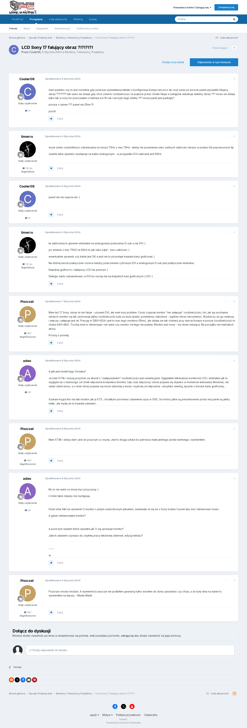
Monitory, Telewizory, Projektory (84, 52)
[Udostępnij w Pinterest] (34, 679)
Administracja (62, 28)
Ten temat (219, 19)
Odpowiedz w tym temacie (214, 62)
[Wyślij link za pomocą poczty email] (28, 679)
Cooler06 (35, 52)
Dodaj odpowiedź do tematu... (50, 650)
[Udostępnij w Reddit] (11, 679)
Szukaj (93, 19)
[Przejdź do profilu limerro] (28, 149)
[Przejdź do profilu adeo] (28, 373)
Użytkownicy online (87, 28)
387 (28, 333)
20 (29, 392)
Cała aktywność (58, 19)
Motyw (107, 714)
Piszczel (27, 301)
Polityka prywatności (128, 714)
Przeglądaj (36, 19)
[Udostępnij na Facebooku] (22, 679)
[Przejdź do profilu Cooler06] (14, 50)
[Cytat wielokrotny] (51, 118)
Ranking (78, 19)
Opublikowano (62, 78)
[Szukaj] (234, 19)
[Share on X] (17, 679)
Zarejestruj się (226, 7)
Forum (13, 28)
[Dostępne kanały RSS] (234, 693)
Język (94, 714)
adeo (27, 361)
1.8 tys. (29, 168)
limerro (27, 136)
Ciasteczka (150, 714)
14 (28, 110)
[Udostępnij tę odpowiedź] (234, 78)
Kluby (27, 28)
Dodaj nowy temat (173, 62)
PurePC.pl (17, 19)
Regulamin (42, 28)
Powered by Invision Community (123, 722)
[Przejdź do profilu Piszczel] (28, 314)
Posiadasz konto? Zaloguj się (191, 7)
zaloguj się (127, 635)
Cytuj (60, 118)
